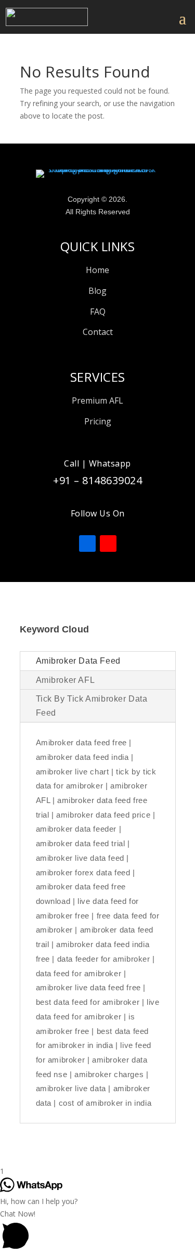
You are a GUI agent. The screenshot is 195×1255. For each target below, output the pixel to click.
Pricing (97, 421)
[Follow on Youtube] (108, 543)
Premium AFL (97, 400)
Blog (97, 290)
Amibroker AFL (65, 680)
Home (97, 270)
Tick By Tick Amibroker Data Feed (92, 705)
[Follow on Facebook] (87, 543)
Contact (98, 332)
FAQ (98, 311)
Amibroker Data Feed (78, 660)
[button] (97, 1231)
